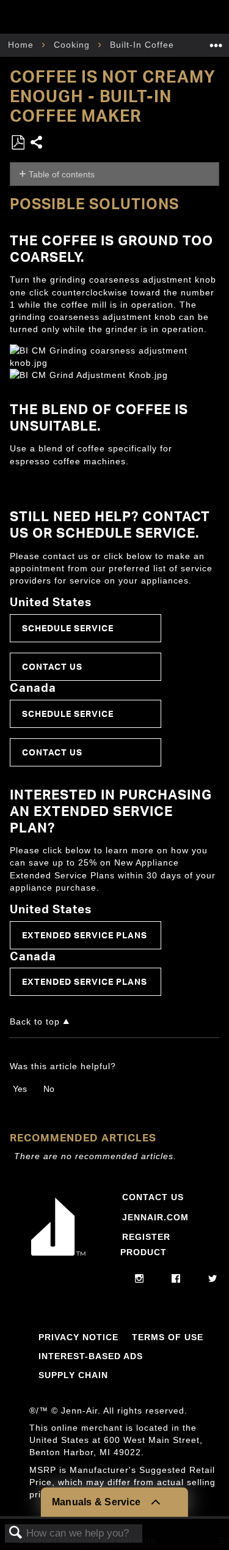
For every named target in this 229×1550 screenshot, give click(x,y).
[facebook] (176, 1279)
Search (16, 1533)
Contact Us (52, 666)
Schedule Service (68, 628)
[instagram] (139, 1279)
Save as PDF (17, 142)
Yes (20, 1089)
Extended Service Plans (84, 935)
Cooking (73, 45)
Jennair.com (155, 1217)
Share (37, 143)
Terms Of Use (167, 1337)
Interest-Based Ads (90, 1356)
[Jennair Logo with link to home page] (58, 1258)
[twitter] (212, 1279)
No (48, 1089)
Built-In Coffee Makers (161, 45)
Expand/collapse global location (216, 41)
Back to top (35, 1021)
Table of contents (62, 174)
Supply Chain (73, 1375)
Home (22, 45)
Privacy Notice (78, 1337)
